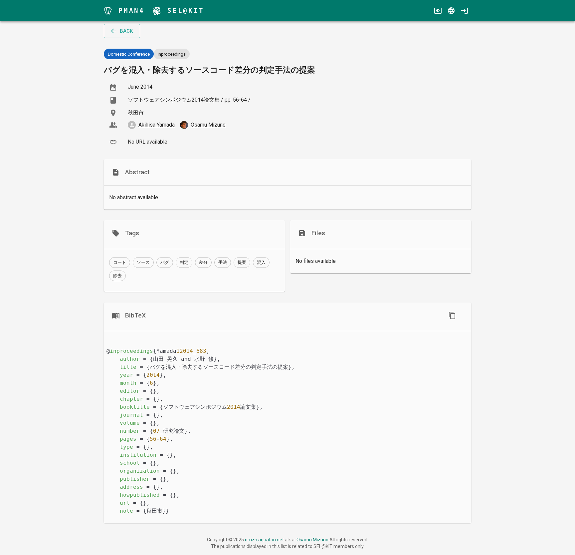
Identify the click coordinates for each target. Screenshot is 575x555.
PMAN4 (131, 10)
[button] (119, 262)
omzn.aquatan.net (264, 539)
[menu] (108, 11)
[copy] (452, 315)
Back (126, 31)
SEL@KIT (185, 10)
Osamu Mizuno (312, 539)
